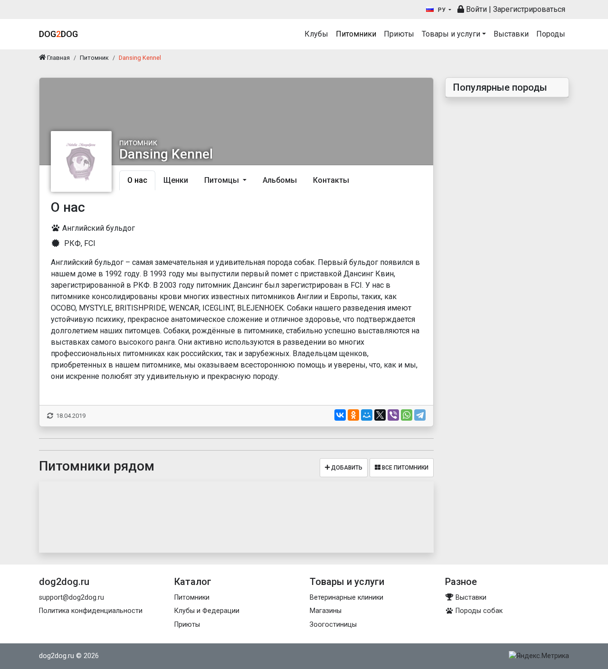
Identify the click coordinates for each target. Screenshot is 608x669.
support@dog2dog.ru (71, 598)
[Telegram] (420, 415)
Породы (550, 33)
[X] (380, 415)
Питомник (94, 57)
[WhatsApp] (406, 415)
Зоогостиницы (333, 625)
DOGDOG (58, 34)
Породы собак (478, 611)
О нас (137, 180)
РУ (442, 10)
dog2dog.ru (56, 656)
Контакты (331, 180)
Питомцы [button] (222, 180)
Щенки (175, 180)
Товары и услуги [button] (451, 33)
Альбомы (280, 180)
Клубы (316, 33)
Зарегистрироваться (529, 9)
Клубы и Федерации (206, 611)
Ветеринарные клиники (346, 598)
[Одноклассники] (353, 415)
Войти (475, 9)
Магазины (326, 611)
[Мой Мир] (366, 415)
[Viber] (393, 415)
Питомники (356, 33)
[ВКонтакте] (340, 415)
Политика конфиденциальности (90, 611)
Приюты (399, 33)
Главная (58, 57)
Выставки (511, 33)
